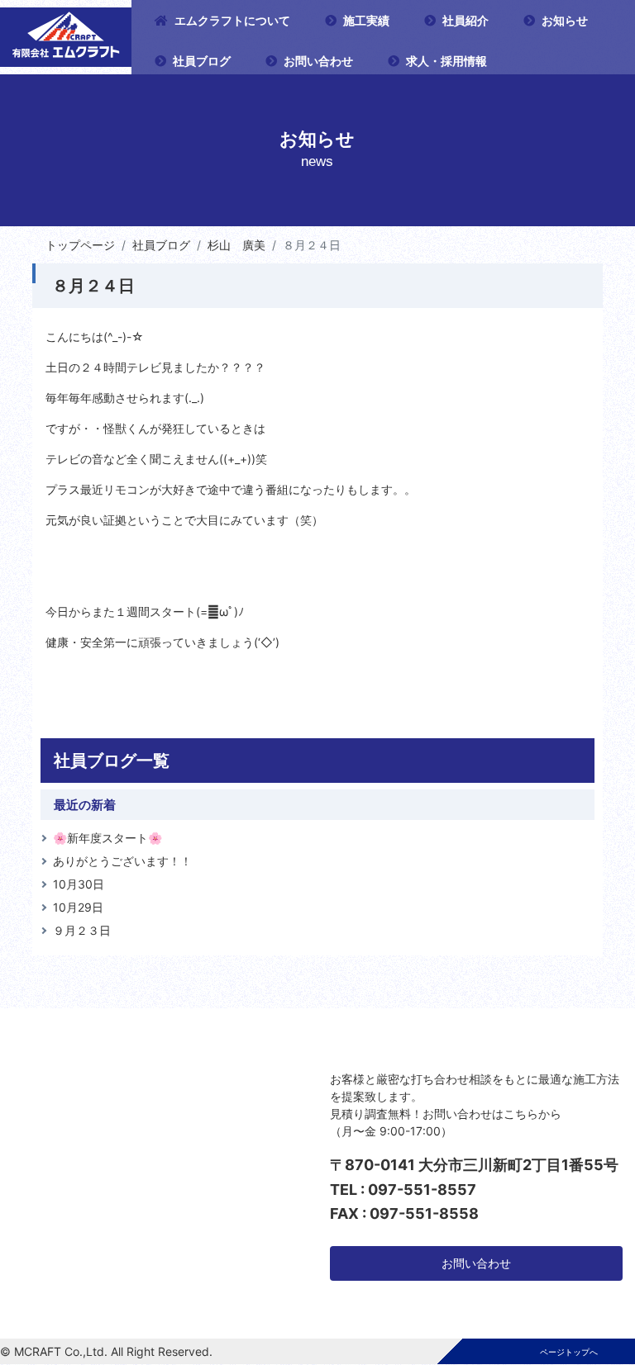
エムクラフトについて (232, 20)
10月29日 (78, 907)
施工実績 (366, 20)
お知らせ (565, 20)
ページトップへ (569, 1352)
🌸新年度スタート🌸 (107, 838)
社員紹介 (465, 20)
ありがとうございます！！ (122, 861)
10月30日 (78, 884)
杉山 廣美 (236, 245)
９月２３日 (82, 930)
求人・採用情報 (446, 61)
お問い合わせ (318, 61)
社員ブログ (202, 61)
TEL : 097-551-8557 (403, 1189)
